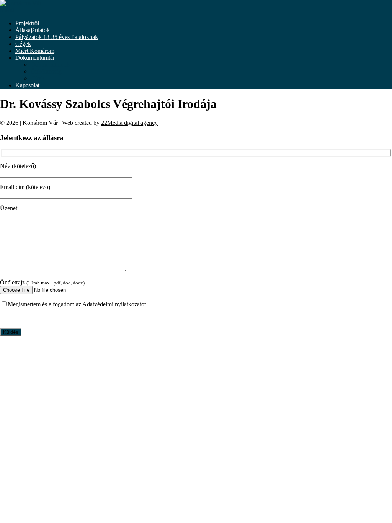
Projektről (27, 23)
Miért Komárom (34, 50)
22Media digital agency (129, 122)
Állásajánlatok (32, 30)
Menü (7, 10)
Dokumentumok (50, 64)
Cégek (23, 44)
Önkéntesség (46, 71)
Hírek (37, 78)
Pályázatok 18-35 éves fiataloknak (56, 37)
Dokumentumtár (35, 57)
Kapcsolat (27, 85)
